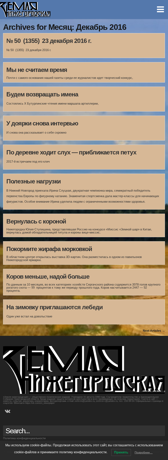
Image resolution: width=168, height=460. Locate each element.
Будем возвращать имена (42, 94)
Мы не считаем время (36, 69)
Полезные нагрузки (33, 181)
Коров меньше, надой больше (47, 276)
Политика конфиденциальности (24, 438)
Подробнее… (144, 452)
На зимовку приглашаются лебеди (54, 307)
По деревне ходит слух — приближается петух (71, 152)
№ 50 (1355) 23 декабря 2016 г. (48, 40)
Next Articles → (154, 330)
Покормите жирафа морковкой (49, 249)
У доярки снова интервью (42, 123)
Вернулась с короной (36, 221)
